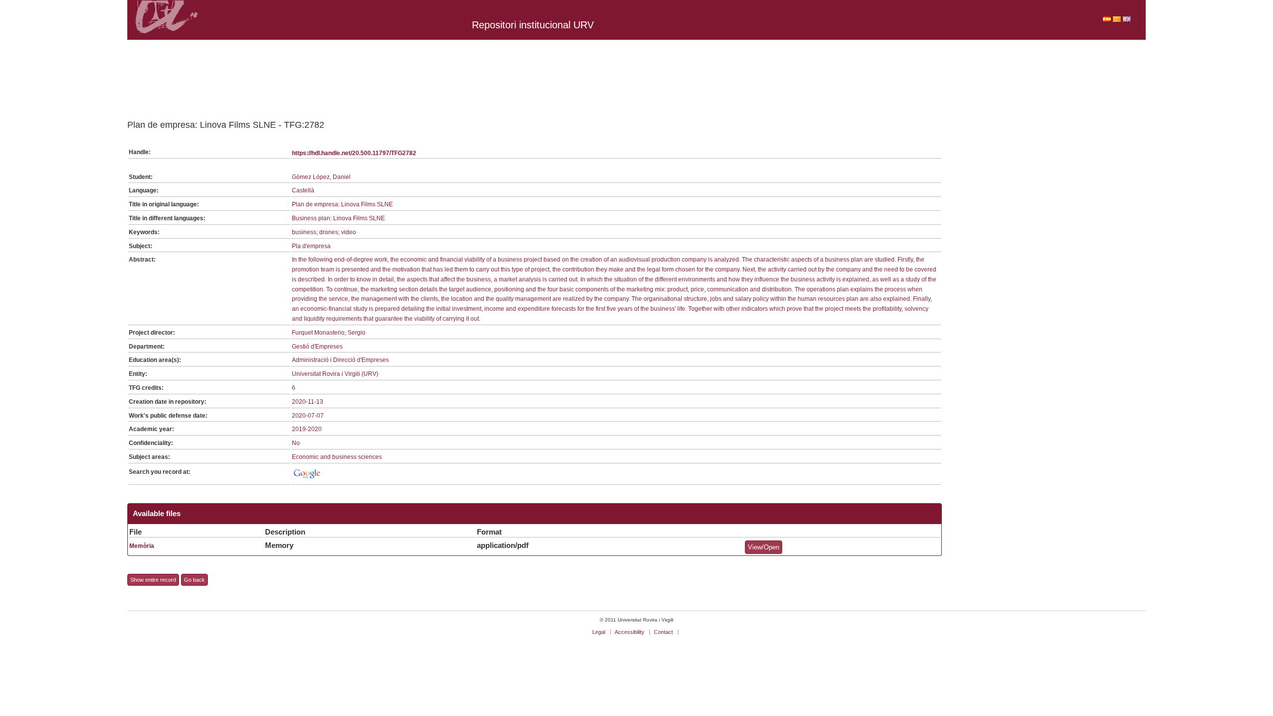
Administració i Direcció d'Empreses (340, 360)
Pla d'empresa (311, 246)
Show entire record (153, 580)
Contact (663, 632)
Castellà (303, 190)
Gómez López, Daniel (321, 177)
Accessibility (629, 632)
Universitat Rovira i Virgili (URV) (335, 373)
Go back (194, 580)
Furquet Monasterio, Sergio (328, 332)
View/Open (763, 547)
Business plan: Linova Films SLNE (338, 218)
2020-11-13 (307, 401)
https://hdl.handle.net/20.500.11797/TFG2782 (354, 153)
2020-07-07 (308, 415)
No (296, 443)
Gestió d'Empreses (317, 346)
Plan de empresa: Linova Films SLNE (342, 204)
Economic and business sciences (337, 456)
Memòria (141, 545)
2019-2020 (307, 429)
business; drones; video (324, 232)
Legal (598, 632)
